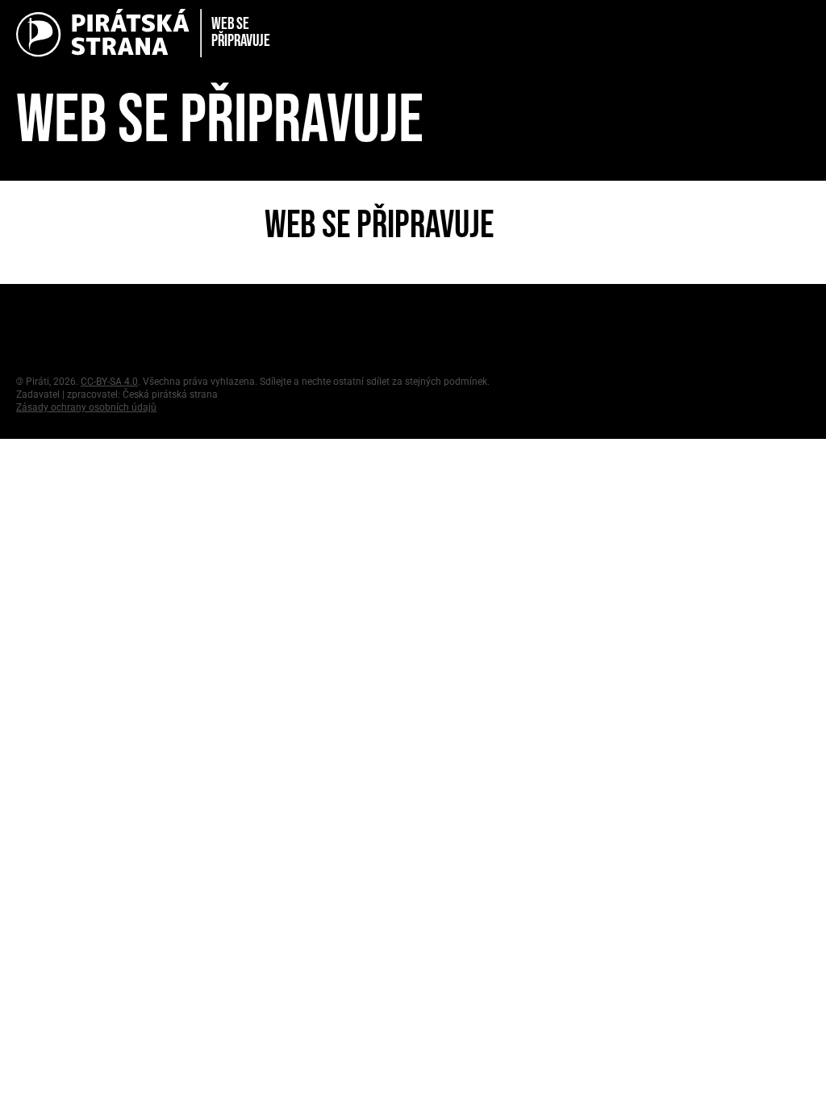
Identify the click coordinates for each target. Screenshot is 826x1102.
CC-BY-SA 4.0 (109, 381)
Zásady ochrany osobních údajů (86, 407)
